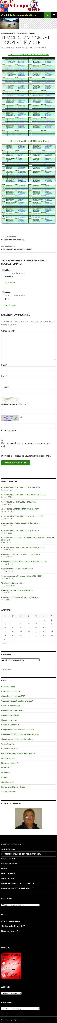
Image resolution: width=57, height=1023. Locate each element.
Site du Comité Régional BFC (13, 926)
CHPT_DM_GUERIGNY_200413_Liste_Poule (28, 54)
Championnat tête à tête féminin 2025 (16, 590)
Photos (4, 777)
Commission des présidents (12, 710)
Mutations (5, 772)
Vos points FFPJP (8, 791)
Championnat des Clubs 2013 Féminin (16, 247)
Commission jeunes (9, 720)
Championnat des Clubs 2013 (13, 238)
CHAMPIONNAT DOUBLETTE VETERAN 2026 (20, 487)
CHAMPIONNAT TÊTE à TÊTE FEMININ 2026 (20, 509)
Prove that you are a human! (14, 404)
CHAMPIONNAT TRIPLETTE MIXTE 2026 (18, 502)
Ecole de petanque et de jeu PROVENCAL (18, 753)
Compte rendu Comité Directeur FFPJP (17, 729)
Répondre (12, 283)
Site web (5, 387)
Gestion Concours (8, 758)
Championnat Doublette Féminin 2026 (17, 569)
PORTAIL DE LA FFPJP (10, 921)
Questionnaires (7, 782)
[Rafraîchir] (20, 417)
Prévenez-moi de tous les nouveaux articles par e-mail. (26, 455)
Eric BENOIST (23, 48)
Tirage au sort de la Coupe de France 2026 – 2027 (21, 576)
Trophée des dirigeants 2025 (13, 583)
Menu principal (54, 15)
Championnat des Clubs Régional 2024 (17, 701)
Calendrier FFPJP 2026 (10, 691)
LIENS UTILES (6, 768)
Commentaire (8, 330)
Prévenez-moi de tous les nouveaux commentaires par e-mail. (27, 444)
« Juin (4, 643)
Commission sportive (10, 725)
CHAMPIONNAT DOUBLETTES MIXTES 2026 (20, 530)
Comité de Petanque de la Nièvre (18, 15)
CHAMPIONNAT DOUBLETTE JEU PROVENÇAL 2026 (23, 495)
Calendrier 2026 (8, 686)
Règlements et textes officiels (13, 787)
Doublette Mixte (27, 33)
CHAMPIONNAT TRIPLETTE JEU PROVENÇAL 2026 (23, 547)
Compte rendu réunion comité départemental (20, 734)
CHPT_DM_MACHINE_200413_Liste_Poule (29, 141)
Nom (4, 365)
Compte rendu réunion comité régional (17, 739)
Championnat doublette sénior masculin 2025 (20, 597)
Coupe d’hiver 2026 (9, 748)
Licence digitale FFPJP (10, 763)
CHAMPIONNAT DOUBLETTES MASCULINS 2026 (22, 516)
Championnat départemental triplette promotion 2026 (23, 561)
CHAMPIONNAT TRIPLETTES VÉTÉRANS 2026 (20, 523)
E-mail (4, 376)
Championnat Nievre (10, 33)
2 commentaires (39, 48)
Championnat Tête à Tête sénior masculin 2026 (20, 554)
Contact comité (7, 744)
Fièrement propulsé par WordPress (13, 1020)
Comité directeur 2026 (10, 705)
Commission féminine (10, 715)
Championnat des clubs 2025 (13, 696)
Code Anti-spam (8, 430)
